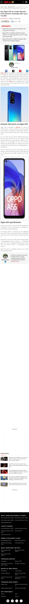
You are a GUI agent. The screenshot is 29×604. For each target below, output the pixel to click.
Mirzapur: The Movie (20, 563)
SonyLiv (17, 596)
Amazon (18, 127)
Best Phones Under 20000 (21, 517)
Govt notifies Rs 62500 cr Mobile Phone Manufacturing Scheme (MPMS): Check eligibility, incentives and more (18, 478)
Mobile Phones (11, 7)
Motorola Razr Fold (5, 534)
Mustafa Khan (5, 18)
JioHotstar (3, 596)
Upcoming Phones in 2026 (21, 520)
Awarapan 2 (4, 561)
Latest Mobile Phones (6, 522)
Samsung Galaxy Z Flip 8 (21, 528)
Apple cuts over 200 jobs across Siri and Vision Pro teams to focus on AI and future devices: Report (18, 459)
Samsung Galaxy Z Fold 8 (7, 528)
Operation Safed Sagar (20, 588)
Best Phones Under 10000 (7, 517)
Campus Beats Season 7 (7, 588)
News (5, 7)
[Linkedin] (5, 262)
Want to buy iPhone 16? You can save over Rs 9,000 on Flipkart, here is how (18, 483)
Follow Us (15, 21)
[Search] (23, 2)
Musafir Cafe (4, 584)
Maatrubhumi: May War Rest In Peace (7, 564)
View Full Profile (15, 261)
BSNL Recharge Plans (20, 540)
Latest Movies (18, 571)
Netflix (2, 594)
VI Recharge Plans (19, 543)
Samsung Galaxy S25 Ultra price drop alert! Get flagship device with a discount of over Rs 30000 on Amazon (18, 472)
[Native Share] (19, 21)
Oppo (11, 81)
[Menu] (1, 2)
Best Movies (4, 571)
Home (2, 7)
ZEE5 (16, 594)
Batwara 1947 (18, 561)
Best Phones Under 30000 (7, 520)
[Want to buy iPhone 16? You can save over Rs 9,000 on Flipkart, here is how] (4, 484)
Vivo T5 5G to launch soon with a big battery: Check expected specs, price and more (18, 465)
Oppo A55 (3, 73)
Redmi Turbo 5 (18, 530)
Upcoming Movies (5, 573)
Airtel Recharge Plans (6, 540)
